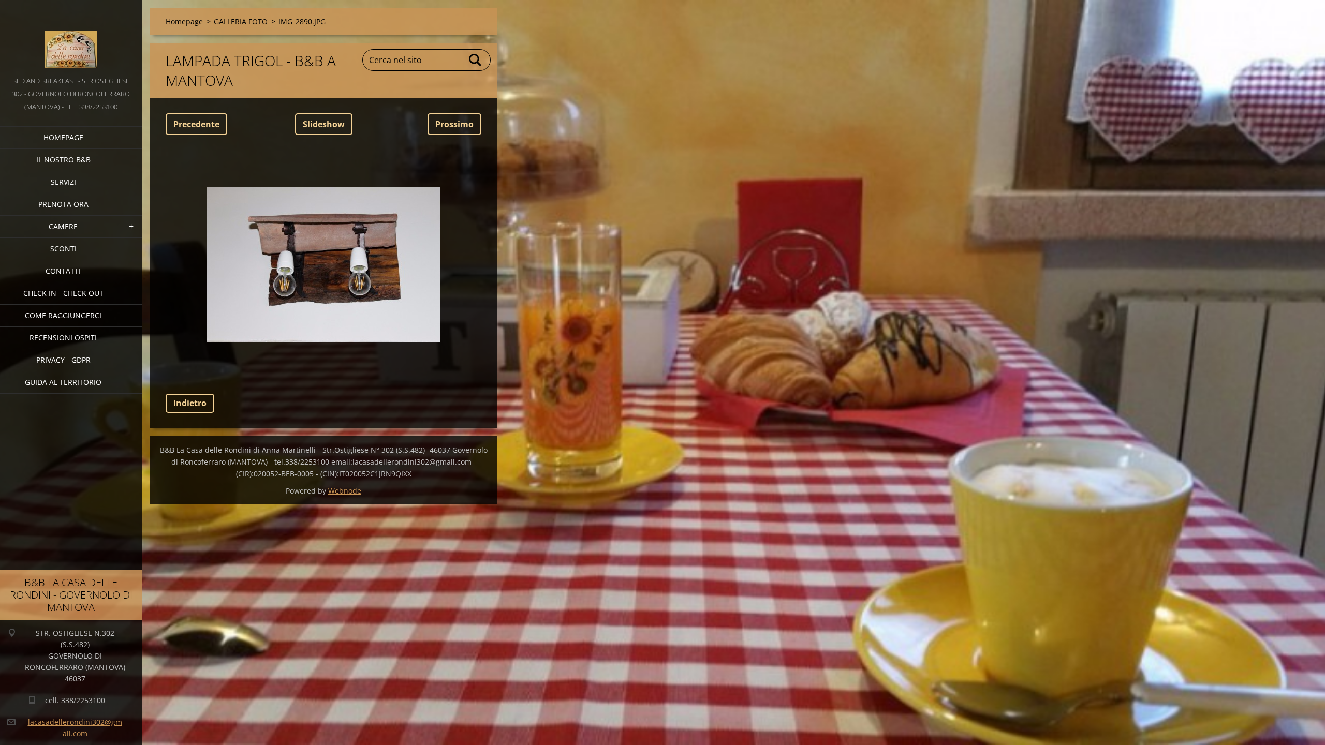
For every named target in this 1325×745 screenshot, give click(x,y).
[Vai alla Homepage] (71, 37)
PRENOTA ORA (63, 204)
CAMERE (63, 226)
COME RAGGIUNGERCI (63, 315)
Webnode (344, 491)
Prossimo (454, 124)
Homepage (63, 137)
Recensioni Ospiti (63, 337)
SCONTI (63, 249)
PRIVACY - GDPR (63, 360)
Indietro (190, 403)
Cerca (475, 60)
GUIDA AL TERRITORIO (63, 382)
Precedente (196, 124)
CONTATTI (63, 271)
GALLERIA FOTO (241, 21)
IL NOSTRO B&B (63, 160)
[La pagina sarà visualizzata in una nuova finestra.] (323, 264)
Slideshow (324, 124)
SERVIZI (63, 182)
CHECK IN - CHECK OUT (63, 293)
